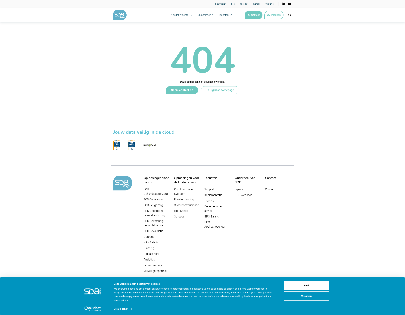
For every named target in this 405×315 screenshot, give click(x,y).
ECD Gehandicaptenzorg (156, 191)
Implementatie (213, 195)
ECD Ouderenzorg (154, 199)
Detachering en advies (213, 208)
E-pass (239, 189)
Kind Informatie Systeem (183, 191)
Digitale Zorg (151, 253)
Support (209, 189)
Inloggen (276, 14)
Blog (233, 4)
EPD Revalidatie (153, 231)
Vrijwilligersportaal (155, 270)
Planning (149, 248)
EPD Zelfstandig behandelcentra (154, 223)
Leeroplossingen (154, 265)
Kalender (243, 4)
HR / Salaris (151, 242)
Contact (255, 14)
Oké (306, 285)
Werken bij (269, 4)
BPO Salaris (211, 216)
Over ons (256, 4)
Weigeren (306, 295)
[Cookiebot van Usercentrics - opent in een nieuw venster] (92, 308)
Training (209, 200)
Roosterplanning (184, 199)
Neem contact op (182, 90)
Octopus (149, 236)
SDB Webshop (243, 195)
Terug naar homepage (220, 90)
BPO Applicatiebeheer (214, 224)
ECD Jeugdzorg (153, 205)
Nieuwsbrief (220, 4)
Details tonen (121, 308)
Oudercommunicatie (186, 205)
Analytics (149, 259)
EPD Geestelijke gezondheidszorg (154, 213)
